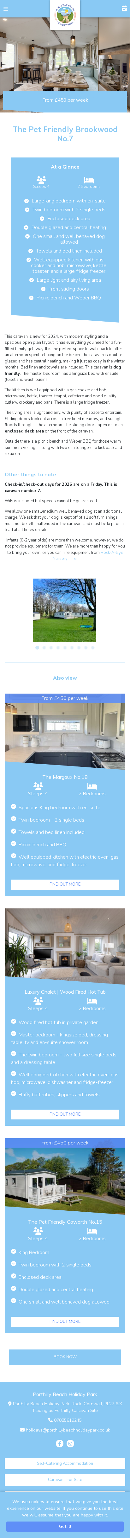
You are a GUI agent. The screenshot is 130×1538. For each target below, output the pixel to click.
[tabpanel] (64, 610)
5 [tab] (65, 648)
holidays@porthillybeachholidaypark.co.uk (68, 1430)
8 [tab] (86, 648)
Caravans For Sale (65, 1480)
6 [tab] (72, 648)
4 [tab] (58, 648)
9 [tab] (93, 648)
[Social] (59, 1443)
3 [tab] (51, 648)
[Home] (65, 15)
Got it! (65, 1526)
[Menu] (8, 8)
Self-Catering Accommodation (65, 1463)
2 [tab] (44, 648)
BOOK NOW (121, 8)
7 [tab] (79, 648)
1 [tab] (37, 648)
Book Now (65, 1357)
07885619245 (68, 1420)
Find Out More (65, 884)
